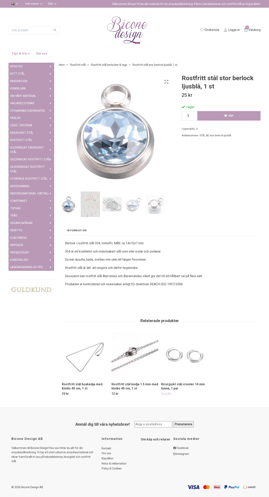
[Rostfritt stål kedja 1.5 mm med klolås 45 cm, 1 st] (134, 356)
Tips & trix (19, 53)
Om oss (41, 53)
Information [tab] (77, 230)
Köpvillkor (107, 458)
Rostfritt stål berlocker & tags (109, 64)
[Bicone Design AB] (132, 30)
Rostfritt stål (78, 64)
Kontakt (106, 448)
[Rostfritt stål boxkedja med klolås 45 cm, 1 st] (85, 356)
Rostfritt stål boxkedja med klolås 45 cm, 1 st (82, 386)
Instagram (182, 453)
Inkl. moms (32, 3)
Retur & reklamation (114, 463)
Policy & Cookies (112, 468)
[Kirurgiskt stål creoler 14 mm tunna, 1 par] (184, 356)
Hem (62, 64)
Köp (231, 115)
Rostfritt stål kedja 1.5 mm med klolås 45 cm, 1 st (134, 386)
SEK (51, 3)
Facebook (182, 448)
